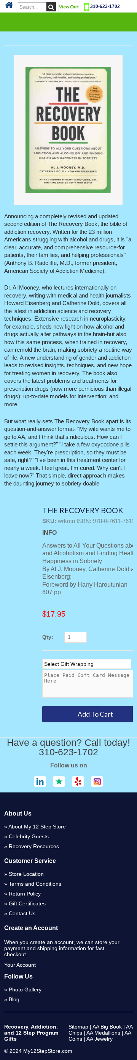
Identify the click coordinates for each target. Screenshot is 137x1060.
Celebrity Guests (29, 836)
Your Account (20, 965)
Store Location (26, 874)
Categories (68, 21)
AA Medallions (103, 1033)
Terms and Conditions (35, 884)
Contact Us (22, 913)
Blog (14, 999)
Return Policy (25, 894)
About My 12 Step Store (37, 827)
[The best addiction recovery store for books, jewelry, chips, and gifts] (9, 7)
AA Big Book (107, 1027)
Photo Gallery (25, 989)
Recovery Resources (34, 846)
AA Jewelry (99, 1039)
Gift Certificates (27, 903)
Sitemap (78, 1027)
